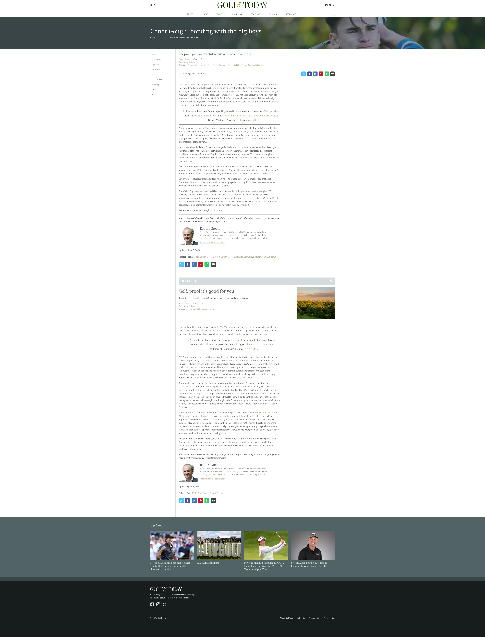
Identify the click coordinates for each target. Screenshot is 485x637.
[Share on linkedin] (315, 73)
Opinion (273, 14)
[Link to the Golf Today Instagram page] (330, 5)
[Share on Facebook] (309, 73)
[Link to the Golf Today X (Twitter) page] (334, 5)
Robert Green (184, 59)
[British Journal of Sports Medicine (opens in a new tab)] (271, 412)
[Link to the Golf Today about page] (155, 5)
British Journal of (263, 412)
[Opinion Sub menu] (278, 14)
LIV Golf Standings (208, 562)
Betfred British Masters (198, 65)
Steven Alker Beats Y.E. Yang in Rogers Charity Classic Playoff (309, 564)
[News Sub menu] (209, 14)
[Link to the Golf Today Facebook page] (326, 5)
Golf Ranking (157, 59)
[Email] (332, 73)
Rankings (237, 14)
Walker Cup (259, 65)
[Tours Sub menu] (224, 14)
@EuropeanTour (271, 111)
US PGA (155, 89)
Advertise (301, 618)
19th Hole (291, 14)
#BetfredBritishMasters (236, 115)
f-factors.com (260, 218)
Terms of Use (329, 618)
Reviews (155, 94)
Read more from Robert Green (212, 242)
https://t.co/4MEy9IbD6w (260, 344)
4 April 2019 (251, 349)
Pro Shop (255, 14)
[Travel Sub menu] (195, 14)
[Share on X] (303, 73)
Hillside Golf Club (234, 65)
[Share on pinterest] (321, 73)
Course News (157, 79)
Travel (190, 14)
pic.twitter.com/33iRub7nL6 (263, 115)
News (205, 14)
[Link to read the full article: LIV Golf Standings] (219, 545)
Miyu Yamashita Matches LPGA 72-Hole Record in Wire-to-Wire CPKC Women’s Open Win (264, 566)
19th (190, 309)
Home (152, 38)
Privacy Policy (315, 618)
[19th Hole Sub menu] (297, 14)
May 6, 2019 (251, 120)
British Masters (219, 65)
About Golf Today (287, 618)
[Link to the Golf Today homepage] (151, 5)
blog (210, 65)
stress (212, 309)
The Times (225, 327)
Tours (220, 14)
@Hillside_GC (209, 115)
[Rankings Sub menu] (243, 14)
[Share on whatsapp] (327, 73)
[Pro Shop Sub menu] (261, 14)
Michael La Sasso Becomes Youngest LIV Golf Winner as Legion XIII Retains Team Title (171, 566)
